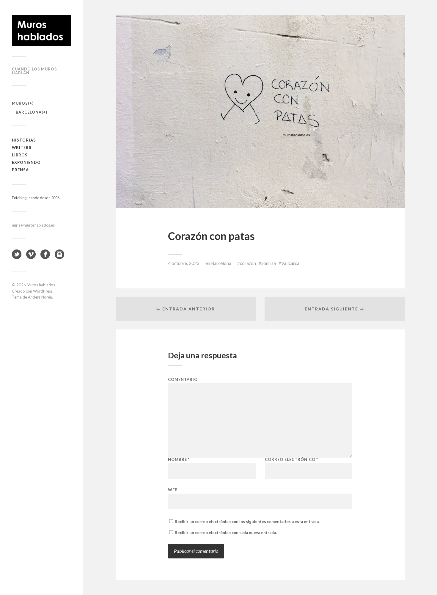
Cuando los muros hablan (34, 71)
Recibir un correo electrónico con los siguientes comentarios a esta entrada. (247, 521)
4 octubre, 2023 (183, 263)
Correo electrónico (291, 459)
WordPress (43, 291)
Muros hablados (41, 284)
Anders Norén (40, 297)
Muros (20, 103)
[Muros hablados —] (41, 30)
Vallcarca (290, 263)
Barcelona (29, 112)
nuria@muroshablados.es (33, 225)
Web (173, 489)
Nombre (179, 459)
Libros (20, 155)
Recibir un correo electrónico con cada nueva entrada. (226, 532)
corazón (248, 263)
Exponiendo (26, 162)
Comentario (183, 380)
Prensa (20, 169)
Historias (24, 140)
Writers (22, 147)
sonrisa (268, 263)
